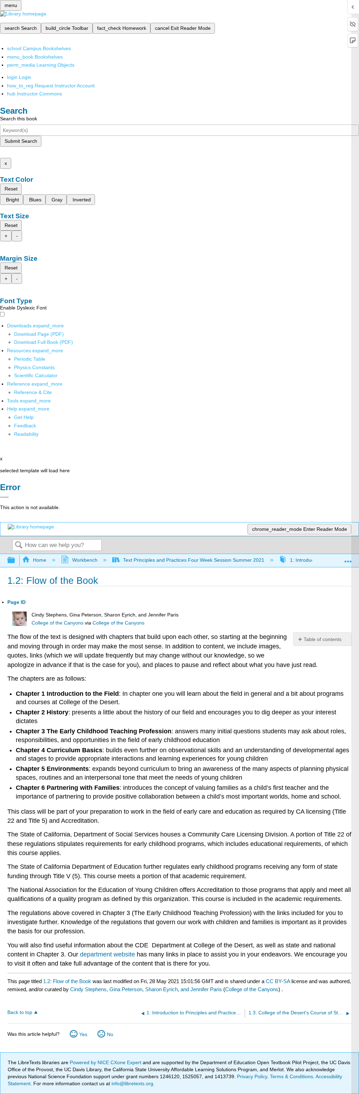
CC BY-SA (278, 981)
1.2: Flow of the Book (67, 981)
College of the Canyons (57, 623)
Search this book (18, 118)
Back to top (19, 1012)
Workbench (85, 560)
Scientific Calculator (35, 375)
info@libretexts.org (131, 1083)
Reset (11, 189)
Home (40, 560)
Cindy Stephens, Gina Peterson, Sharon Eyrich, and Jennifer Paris (146, 989)
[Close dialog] (4, 497)
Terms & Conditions (291, 1076)
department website (107, 954)
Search (18, 545)
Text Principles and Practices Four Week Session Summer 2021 (194, 560)
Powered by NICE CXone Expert (106, 1062)
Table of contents (322, 639)
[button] (25, 425)
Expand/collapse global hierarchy (15, 560)
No (110, 1034)
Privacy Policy (252, 1076)
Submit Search (21, 141)
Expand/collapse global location (348, 558)
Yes (83, 1034)
